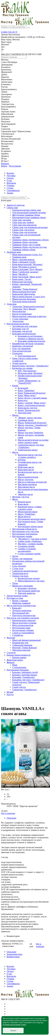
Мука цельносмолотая (22, 625)
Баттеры (22, 460)
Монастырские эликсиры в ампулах (29, 316)
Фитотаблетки (19, 311)
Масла (15, 452)
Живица (10, 662)
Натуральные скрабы (22, 536)
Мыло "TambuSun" (27, 514)
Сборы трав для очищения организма (30, 227)
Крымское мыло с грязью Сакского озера (30, 508)
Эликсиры (12, 304)
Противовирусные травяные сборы (29, 217)
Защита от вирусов (16, 205)
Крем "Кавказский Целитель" (32, 393)
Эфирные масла (25, 494)
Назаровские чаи (20, 642)
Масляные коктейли (27, 484)
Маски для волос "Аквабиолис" (33, 425)
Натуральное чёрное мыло (30, 526)
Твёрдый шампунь (26, 593)
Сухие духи (17, 568)
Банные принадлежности (19, 655)
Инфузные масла (26, 467)
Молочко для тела (20, 497)
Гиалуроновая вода (27, 356)
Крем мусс (23, 400)
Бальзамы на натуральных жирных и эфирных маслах (31, 337)
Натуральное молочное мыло (31, 519)
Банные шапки (19, 657)
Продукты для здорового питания (23, 618)
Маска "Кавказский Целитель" (32, 422)
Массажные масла (26, 487)
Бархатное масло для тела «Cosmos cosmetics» (30, 456)
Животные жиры (15, 660)
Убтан (15, 583)
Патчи (15, 556)
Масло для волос (26, 479)
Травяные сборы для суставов (26, 244)
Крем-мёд (16, 608)
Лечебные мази (14, 252)
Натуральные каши (21, 628)
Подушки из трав (15, 598)
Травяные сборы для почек (25, 242)
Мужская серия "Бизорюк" (30, 373)
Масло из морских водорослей (32, 482)
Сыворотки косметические (25, 571)
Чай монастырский (21, 650)
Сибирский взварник (22, 645)
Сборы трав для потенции (24, 232)
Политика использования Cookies (14, 1025)
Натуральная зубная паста (24, 529)
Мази (14, 665)
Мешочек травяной (21, 603)
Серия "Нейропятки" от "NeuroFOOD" (29, 381)
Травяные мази (19, 257)
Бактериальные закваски (24, 620)
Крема (15, 385)
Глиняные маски (25, 420)
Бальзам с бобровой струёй (25, 672)
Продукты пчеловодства (23, 615)
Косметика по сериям (22, 368)
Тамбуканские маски (28, 450)
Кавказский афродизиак (23, 294)
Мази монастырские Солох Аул (27, 254)
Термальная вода (20, 573)
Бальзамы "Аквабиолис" (23, 677)
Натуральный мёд (20, 613)
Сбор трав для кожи (21, 220)
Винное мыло (24, 502)
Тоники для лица (20, 576)
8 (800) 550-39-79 (9, 32)
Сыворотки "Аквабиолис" (24, 689)
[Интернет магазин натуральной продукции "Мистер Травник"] (15, 16)
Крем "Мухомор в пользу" (24, 267)
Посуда (10, 694)
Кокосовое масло (26, 469)
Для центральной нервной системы (29, 212)
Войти (4, 166)
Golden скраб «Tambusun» (30, 541)
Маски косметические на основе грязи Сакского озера (33, 441)
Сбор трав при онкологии (24, 225)
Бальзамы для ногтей (22, 331)
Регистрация (15, 166)
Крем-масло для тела (27, 408)
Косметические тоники (29, 578)
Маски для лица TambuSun (30, 432)
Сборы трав (12, 207)
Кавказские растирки (22, 282)
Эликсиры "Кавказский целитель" (28, 306)
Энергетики (18, 321)
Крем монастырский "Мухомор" (27, 264)
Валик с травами (20, 600)
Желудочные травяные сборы (26, 215)
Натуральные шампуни (29, 591)
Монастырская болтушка (24, 291)
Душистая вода (19, 363)
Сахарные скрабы (26, 546)
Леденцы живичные (21, 610)
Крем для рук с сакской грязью (32, 398)
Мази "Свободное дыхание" (25, 272)
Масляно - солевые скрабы (30, 544)
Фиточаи (11, 638)
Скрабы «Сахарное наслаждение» (27, 550)
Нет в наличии (8, 813)
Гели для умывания (21, 348)
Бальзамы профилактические (31, 341)
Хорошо (13, 1030)
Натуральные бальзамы (18, 670)
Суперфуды (17, 635)
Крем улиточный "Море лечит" (27, 277)
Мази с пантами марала (23, 259)
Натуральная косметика (18, 324)
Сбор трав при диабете (23, 222)
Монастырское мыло (27, 511)
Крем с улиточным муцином (31, 405)
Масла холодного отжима (24, 623)
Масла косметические (28, 477)
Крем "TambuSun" (26, 390)
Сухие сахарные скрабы (29, 553)
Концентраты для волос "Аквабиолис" (30, 366)
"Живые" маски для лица (30, 418)
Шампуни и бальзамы (22, 586)
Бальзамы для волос (27, 588)
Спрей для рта (19, 687)
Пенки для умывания (22, 558)
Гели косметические (21, 351)
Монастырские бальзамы (24, 299)
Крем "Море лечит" (27, 395)
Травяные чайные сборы (23, 249)
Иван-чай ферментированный (26, 640)
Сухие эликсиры (20, 319)
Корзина (5, 163)
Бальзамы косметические (24, 333)
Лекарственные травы (17, 595)
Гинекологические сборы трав (26, 210)
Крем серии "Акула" (22, 279)
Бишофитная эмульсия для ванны (28, 343)
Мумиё (10, 692)
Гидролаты (17, 353)
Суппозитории (19, 667)
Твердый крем (24, 413)
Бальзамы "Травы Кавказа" (25, 289)
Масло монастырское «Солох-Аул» (28, 296)
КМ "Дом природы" (27, 371)
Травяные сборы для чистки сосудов (29, 247)
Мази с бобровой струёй (23, 262)
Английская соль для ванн (24, 326)
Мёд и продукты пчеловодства (21, 605)
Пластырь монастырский (24, 301)
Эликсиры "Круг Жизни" (24, 309)
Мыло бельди (24, 516)
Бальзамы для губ (20, 329)
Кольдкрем (23, 388)
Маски (15, 415)
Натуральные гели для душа (25, 531)
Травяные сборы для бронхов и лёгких (30, 240)
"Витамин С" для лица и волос (32, 539)
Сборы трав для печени (23, 230)
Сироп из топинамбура (23, 633)
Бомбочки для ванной (22, 346)
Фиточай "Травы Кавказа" (24, 647)
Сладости (11, 652)
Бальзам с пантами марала (24, 675)
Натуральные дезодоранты (25, 534)
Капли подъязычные (22, 314)
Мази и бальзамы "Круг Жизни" (27, 269)
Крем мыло (23, 504)
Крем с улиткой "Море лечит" (32, 403)
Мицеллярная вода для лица (31, 581)
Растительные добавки (23, 630)
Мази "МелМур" (20, 274)
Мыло (15, 499)
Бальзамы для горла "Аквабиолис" (28, 680)
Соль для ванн (19, 566)
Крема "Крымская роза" (29, 410)
